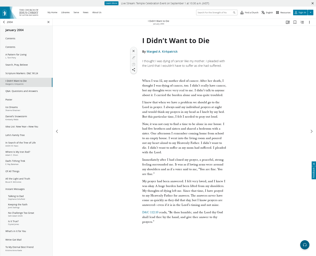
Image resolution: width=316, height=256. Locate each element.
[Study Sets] (287, 22)
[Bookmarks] (295, 22)
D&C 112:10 (150, 212)
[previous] (57, 131)
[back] (4, 22)
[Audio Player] (304, 244)
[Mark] (133, 57)
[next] (311, 131)
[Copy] (133, 64)
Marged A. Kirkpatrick (162, 51)
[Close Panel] (48, 22)
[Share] (133, 69)
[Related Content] (302, 22)
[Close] (133, 51)
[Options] (309, 22)
